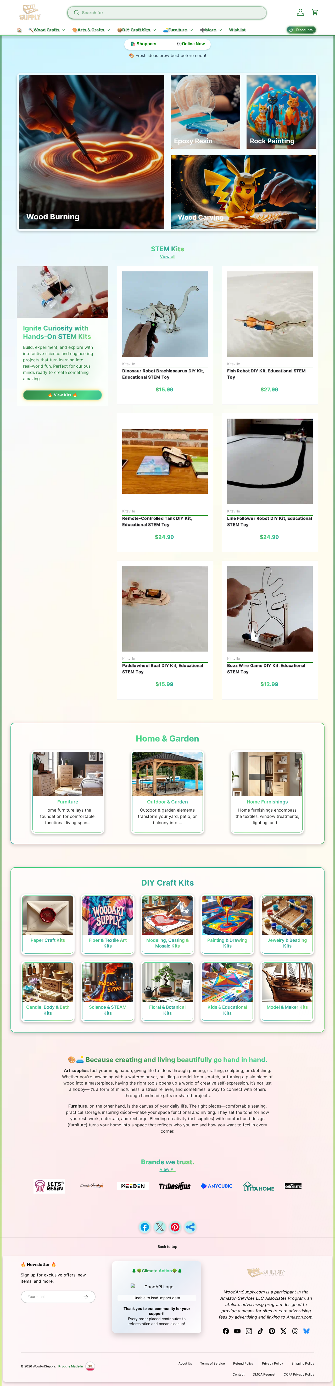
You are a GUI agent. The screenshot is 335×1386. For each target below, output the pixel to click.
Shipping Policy (303, 1363)
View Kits (62, 395)
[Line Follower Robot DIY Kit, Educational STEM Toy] (270, 461)
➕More (208, 29)
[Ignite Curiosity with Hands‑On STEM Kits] (62, 292)
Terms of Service (212, 1363)
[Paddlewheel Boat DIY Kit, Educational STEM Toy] (165, 609)
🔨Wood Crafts (43, 29)
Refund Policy (243, 1363)
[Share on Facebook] (144, 1227)
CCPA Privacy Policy (299, 1374)
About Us (185, 1363)
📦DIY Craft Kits (133, 29)
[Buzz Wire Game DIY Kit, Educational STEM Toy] (270, 609)
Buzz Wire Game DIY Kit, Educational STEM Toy (266, 668)
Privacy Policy (272, 1363)
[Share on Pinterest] (175, 1227)
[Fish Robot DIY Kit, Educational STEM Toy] (270, 314)
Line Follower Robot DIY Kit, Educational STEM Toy (269, 521)
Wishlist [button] (237, 29)
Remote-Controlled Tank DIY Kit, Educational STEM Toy (157, 521)
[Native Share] (190, 1227)
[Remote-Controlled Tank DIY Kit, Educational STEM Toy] (165, 461)
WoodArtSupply (44, 1366)
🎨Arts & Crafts (88, 29)
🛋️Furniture (175, 29)
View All (168, 1169)
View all (167, 256)
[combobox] (167, 12)
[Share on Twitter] (160, 1227)
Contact (238, 1374)
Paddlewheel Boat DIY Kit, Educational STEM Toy (162, 668)
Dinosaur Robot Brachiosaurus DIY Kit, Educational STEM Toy (163, 374)
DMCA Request (264, 1374)
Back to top (167, 1246)
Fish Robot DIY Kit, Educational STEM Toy (266, 374)
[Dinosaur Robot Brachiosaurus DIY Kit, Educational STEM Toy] (165, 314)
